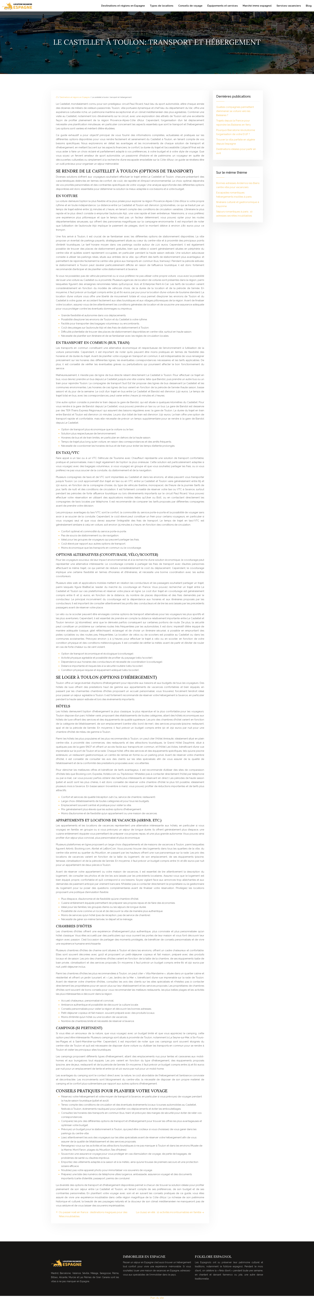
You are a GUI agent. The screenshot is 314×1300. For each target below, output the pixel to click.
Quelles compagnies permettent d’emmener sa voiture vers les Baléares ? (235, 111)
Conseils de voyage (190, 5)
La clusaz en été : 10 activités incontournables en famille (168, 1212)
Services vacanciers (289, 5)
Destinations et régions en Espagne (123, 5)
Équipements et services (222, 5)
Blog (309, 5)
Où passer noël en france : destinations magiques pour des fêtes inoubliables (93, 1214)
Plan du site (157, 1297)
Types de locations (161, 5)
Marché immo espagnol (257, 5)
